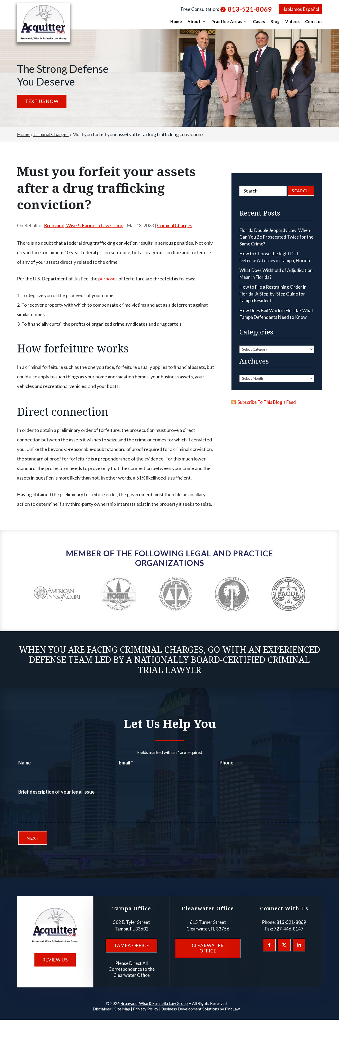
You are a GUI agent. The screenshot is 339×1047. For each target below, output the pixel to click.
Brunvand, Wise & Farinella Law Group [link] (83, 225)
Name (24, 763)
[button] (269, 945)
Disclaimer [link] (102, 1008)
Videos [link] (292, 22)
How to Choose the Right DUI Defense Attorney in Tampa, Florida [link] (274, 257)
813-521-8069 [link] (250, 9)
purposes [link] (108, 278)
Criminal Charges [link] (174, 225)
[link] (43, 22)
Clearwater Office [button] (208, 948)
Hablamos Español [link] (300, 9)
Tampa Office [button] (131, 945)
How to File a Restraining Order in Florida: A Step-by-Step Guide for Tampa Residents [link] (272, 293)
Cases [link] (259, 22)
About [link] (194, 22)
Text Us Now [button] (42, 101)
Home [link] (176, 22)
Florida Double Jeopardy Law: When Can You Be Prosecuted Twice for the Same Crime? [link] (276, 237)
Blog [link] (275, 22)
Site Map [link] (122, 1008)
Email (126, 763)
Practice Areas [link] (226, 22)
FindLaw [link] (232, 1008)
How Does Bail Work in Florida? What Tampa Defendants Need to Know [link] (276, 314)
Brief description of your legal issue (56, 792)
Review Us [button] (55, 960)
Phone (226, 763)
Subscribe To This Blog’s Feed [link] (267, 402)
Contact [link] (313, 22)
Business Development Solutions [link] (190, 1008)
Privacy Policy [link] (145, 1008)
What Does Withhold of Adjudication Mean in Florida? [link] (276, 273)
